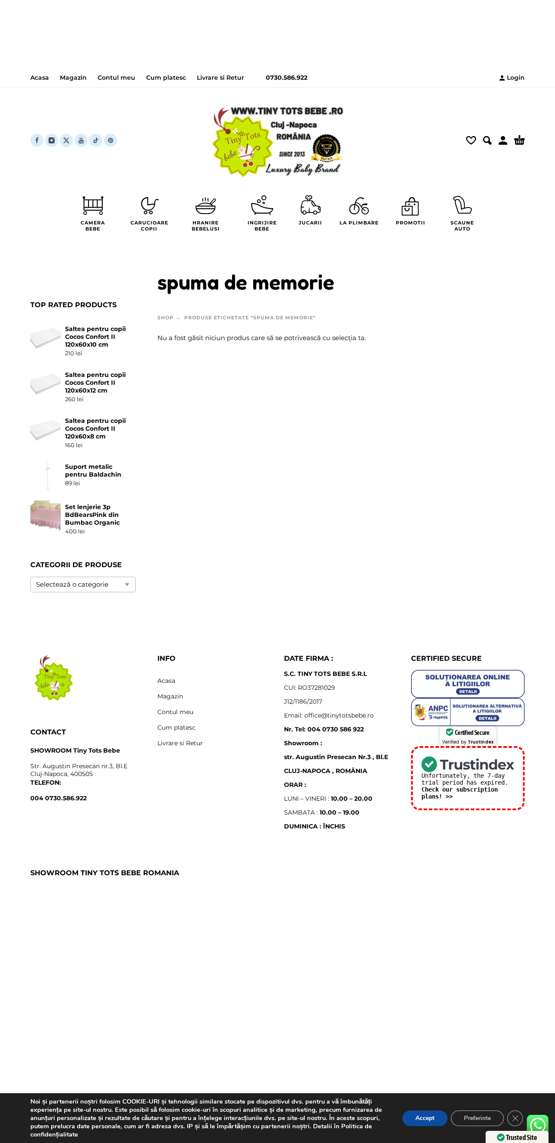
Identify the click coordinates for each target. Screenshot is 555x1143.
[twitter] (66, 140)
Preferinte (477, 1118)
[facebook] (36, 140)
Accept (424, 1118)
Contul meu (116, 77)
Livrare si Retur (220, 77)
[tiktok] (95, 140)
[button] (487, 140)
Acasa (39, 77)
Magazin (73, 77)
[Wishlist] (471, 140)
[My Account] (503, 140)
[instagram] (51, 140)
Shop (165, 318)
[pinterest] (110, 140)
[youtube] (81, 140)
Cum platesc (166, 77)
